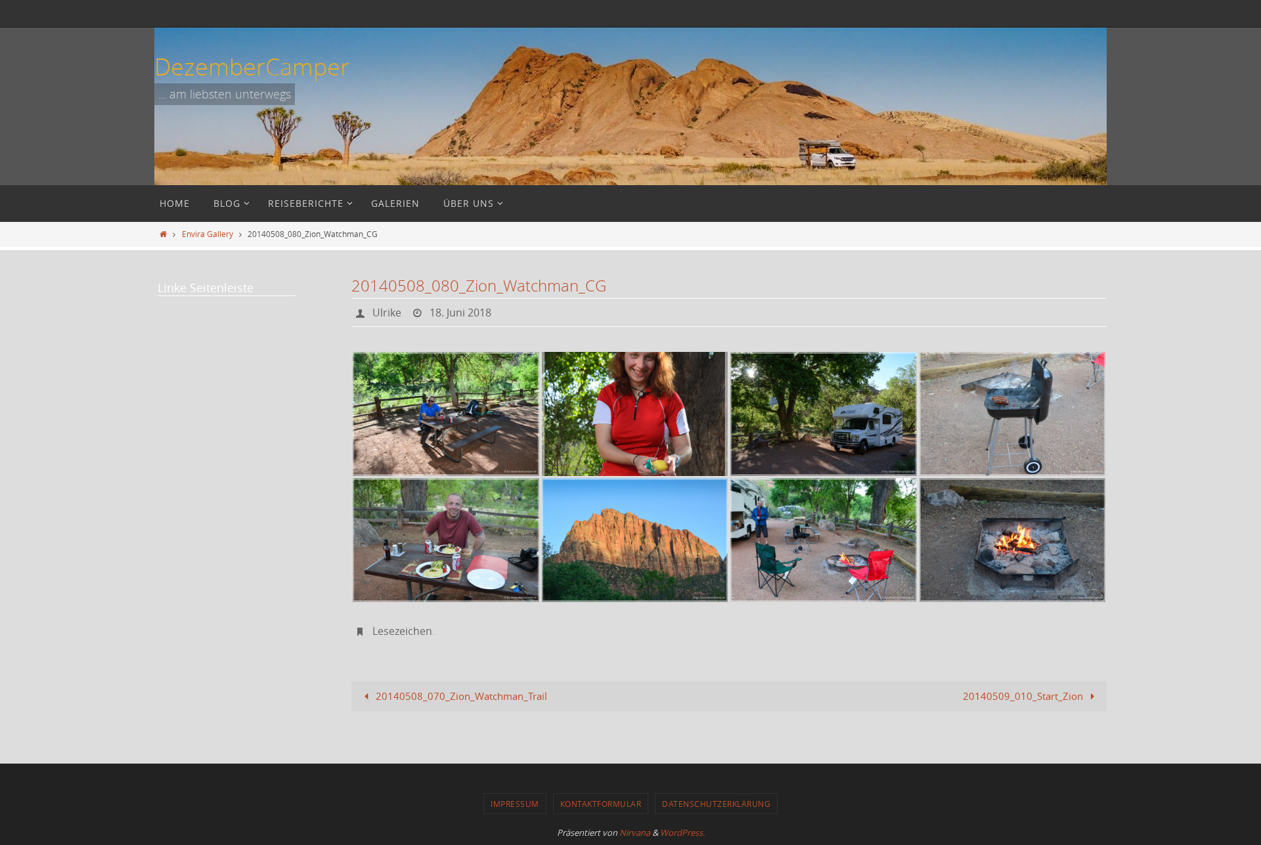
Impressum (515, 803)
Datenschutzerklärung (716, 803)
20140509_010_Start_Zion (1024, 696)
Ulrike (386, 312)
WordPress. (682, 832)
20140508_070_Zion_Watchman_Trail (460, 696)
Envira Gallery (207, 233)
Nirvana (634, 832)
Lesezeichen (402, 631)
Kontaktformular (601, 803)
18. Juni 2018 (460, 312)
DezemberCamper (251, 66)
